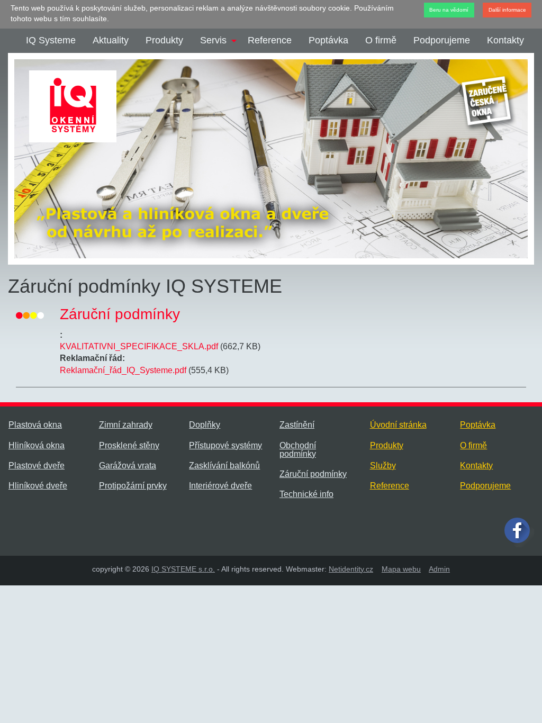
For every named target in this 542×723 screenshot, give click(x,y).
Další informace (507, 10)
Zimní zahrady (125, 424)
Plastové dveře (36, 465)
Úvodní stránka (398, 424)
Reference (270, 40)
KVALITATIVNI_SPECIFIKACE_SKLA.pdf (139, 346)
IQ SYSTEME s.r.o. (183, 569)
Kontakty (505, 40)
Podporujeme (441, 40)
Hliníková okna (36, 445)
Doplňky (204, 424)
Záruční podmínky (313, 473)
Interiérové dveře (220, 485)
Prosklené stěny (129, 445)
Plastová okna (35, 424)
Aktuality (111, 40)
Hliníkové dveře (37, 485)
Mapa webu (401, 569)
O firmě (380, 40)
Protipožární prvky (133, 485)
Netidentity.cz (351, 569)
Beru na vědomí (448, 10)
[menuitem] (50, 40)
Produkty (164, 40)
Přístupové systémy (225, 445)
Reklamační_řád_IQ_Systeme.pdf (123, 370)
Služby (383, 465)
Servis (213, 40)
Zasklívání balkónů (224, 465)
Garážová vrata (127, 465)
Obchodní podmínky (297, 449)
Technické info (306, 494)
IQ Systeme (51, 40)
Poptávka (328, 40)
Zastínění (296, 424)
